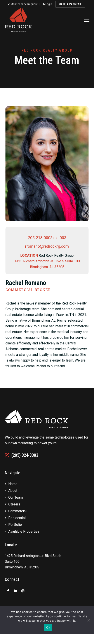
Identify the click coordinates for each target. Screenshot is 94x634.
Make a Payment (70, 4)
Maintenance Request (24, 4)
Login (48, 4)
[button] (86, 20)
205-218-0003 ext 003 (47, 237)
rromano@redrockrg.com (47, 246)
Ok (48, 627)
